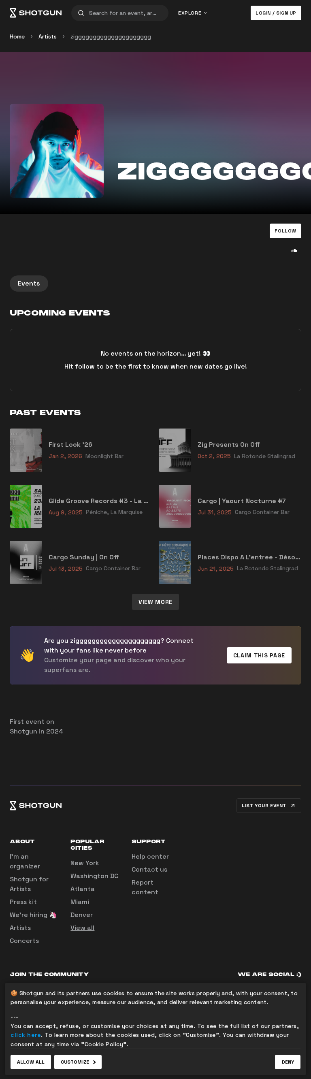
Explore (189, 13)
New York (84, 863)
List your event (264, 805)
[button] (285, 231)
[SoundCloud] (294, 250)
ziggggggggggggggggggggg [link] (110, 36)
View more (155, 602)
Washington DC (94, 876)
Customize (75, 1062)
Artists (47, 36)
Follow (285, 231)
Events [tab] (29, 283)
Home (17, 36)
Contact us (149, 869)
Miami (79, 902)
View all (82, 927)
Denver (81, 915)
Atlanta (82, 889)
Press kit (23, 902)
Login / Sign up (276, 13)
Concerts (24, 940)
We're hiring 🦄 (33, 915)
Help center (150, 856)
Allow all (31, 1062)
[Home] (36, 13)
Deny (287, 1062)
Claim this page (259, 655)
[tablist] (155, 283)
